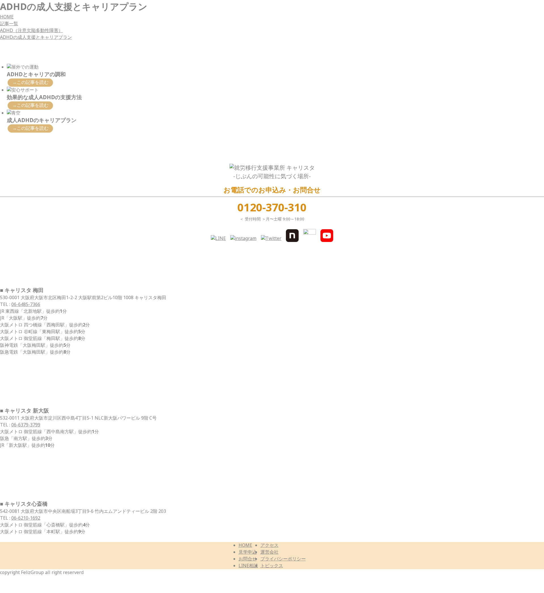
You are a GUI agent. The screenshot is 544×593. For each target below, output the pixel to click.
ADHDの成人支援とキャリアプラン (36, 37)
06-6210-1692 (25, 518)
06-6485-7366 (25, 304)
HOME (7, 17)
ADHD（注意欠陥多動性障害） (31, 30)
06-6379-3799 (25, 425)
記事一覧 (9, 23)
